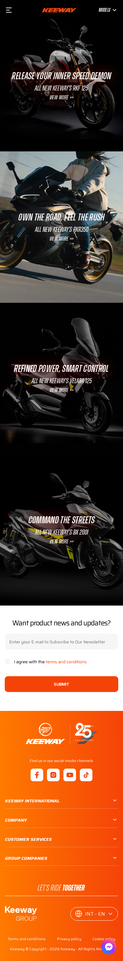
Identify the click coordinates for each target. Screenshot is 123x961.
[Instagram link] (53, 775)
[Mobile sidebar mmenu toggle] (9, 10)
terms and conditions (66, 661)
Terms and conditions (27, 938)
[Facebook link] (37, 775)
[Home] (62, 733)
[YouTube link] (69, 775)
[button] (94, 914)
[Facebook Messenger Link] (108, 946)
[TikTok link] (86, 775)
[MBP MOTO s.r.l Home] (59, 10)
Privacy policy (69, 938)
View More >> (61, 98)
